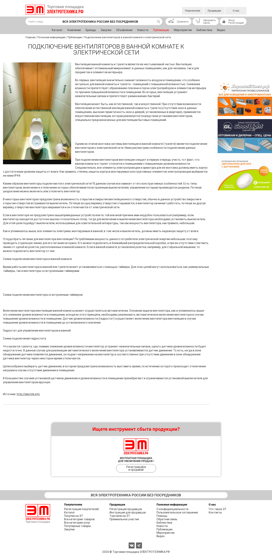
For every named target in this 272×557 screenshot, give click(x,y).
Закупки (106, 30)
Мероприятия (183, 30)
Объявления (124, 30)
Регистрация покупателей (81, 509)
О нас (236, 10)
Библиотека (204, 30)
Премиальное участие (124, 519)
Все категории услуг (77, 522)
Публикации (161, 30)
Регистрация (236, 22)
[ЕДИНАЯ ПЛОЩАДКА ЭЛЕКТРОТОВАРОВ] (54, 10)
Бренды (91, 30)
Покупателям (192, 10)
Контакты (215, 512)
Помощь (162, 515)
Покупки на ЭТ (73, 515)
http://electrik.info (28, 394)
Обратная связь (167, 519)
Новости (142, 30)
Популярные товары (77, 526)
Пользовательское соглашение (177, 512)
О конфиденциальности (172, 509)
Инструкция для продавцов (128, 512)
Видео (221, 30)
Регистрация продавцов (126, 509)
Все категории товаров (79, 519)
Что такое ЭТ (218, 509)
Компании (74, 30)
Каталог (57, 30)
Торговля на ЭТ (120, 515)
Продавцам (214, 10)
